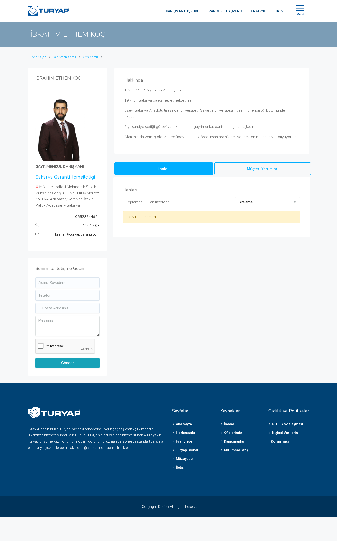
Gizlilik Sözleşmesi (287, 424)
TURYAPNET (258, 11)
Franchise (184, 441)
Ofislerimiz (233, 433)
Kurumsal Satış (236, 450)
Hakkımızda (185, 433)
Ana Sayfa (184, 424)
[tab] (163, 168)
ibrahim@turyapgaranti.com (77, 234)
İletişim (182, 467)
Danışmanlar (234, 441)
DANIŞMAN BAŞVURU (182, 11)
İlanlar (229, 424)
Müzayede (184, 459)
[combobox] (267, 202)
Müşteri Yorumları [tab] (262, 169)
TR (277, 11)
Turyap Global (187, 450)
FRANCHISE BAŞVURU (224, 11)
